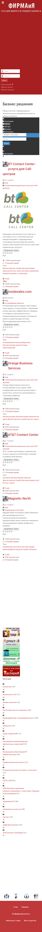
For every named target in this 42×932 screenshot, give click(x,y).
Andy (6, 183)
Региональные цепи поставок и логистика (20, 770)
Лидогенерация (9, 348)
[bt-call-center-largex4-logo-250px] (16, 199)
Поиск (6, 143)
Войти (4, 80)
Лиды (25, 345)
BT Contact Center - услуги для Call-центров (19, 169)
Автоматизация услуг (30, 480)
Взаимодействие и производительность (19, 718)
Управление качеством (14, 510)
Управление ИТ (9, 801)
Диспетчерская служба (12, 268)
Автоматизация (9, 416)
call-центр (6, 478)
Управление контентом (12, 809)
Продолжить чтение (11, 250)
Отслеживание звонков (14, 303)
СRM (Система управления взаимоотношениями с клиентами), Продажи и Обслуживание (21, 791)
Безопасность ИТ (10, 694)
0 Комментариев (11, 263)
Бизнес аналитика (10, 702)
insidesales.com (20, 292)
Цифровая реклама (11, 825)
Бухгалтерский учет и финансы (15, 710)
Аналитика (7, 687)
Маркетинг (26, 342)
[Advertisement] (21, 42)
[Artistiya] (11, 642)
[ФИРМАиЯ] (21, 7)
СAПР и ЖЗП (8, 780)
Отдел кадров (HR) (10, 734)
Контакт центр (16, 271)
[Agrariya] (11, 632)
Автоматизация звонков (13, 345)
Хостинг (6, 817)
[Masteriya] (11, 671)
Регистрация (6, 84)
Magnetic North (19, 498)
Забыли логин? (7, 87)
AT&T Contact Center (23, 435)
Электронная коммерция (13, 833)
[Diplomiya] (11, 652)
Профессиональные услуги (13, 762)
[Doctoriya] (11, 661)
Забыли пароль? (7, 90)
